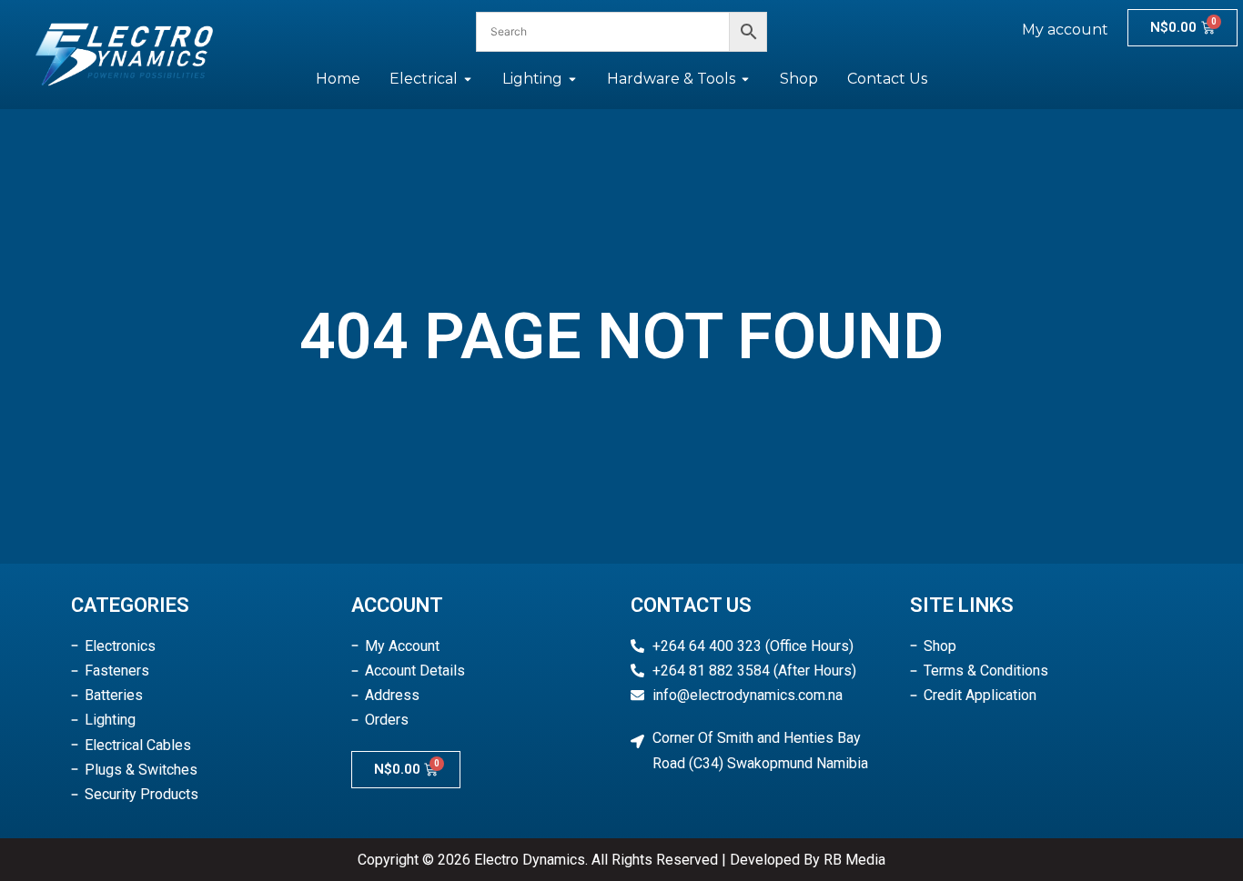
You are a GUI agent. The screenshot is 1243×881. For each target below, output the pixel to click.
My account (1065, 29)
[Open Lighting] (572, 79)
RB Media (854, 859)
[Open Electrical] (467, 79)
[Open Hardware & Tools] (745, 79)
